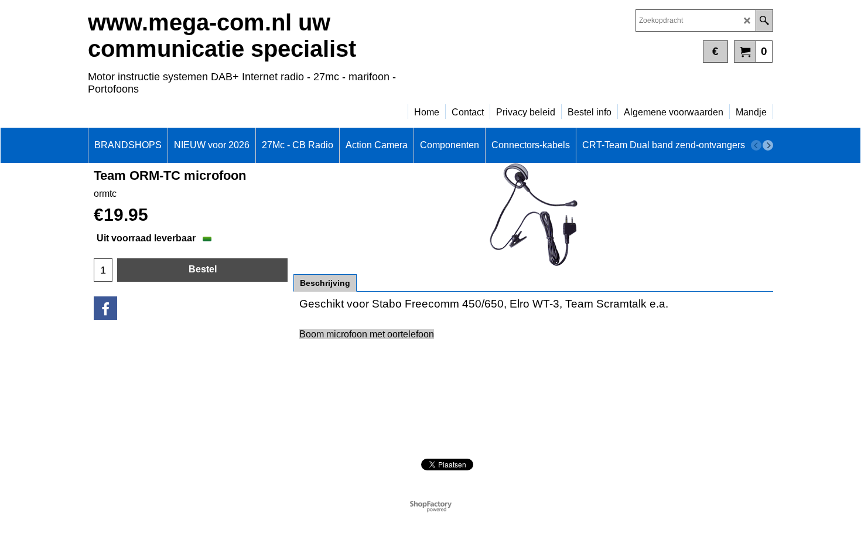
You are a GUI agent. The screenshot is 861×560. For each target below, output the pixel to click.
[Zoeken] (764, 20)
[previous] (756, 145)
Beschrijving (325, 283)
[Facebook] (105, 308)
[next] (768, 145)
